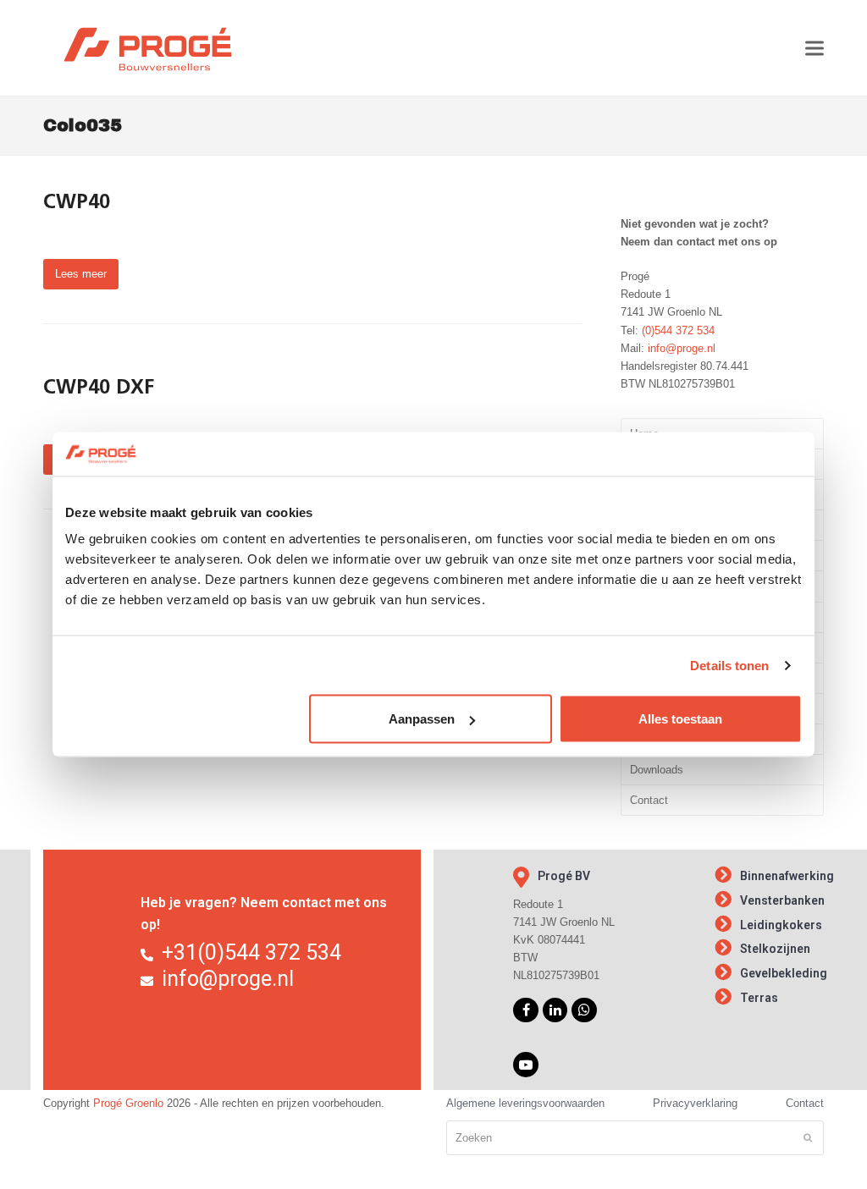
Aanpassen (422, 719)
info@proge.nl (681, 348)
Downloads (656, 769)
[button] (814, 48)
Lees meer (81, 273)
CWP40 (76, 203)
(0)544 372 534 (678, 330)
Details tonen (729, 665)
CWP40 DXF (98, 388)
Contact (649, 800)
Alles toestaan (680, 719)
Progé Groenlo (128, 1103)
